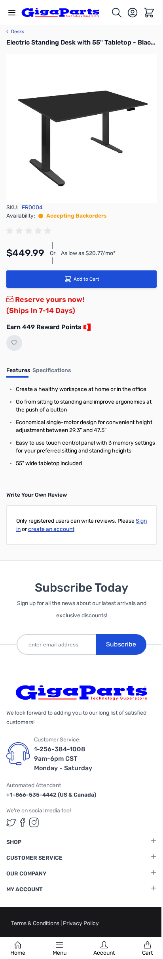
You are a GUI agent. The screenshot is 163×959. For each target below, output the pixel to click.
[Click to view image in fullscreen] (81, 128)
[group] (30, 231)
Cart (147, 953)
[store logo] (64, 12)
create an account (51, 529)
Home (17, 953)
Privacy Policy (81, 923)
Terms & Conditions (36, 923)
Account (104, 953)
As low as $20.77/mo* (88, 253)
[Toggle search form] (117, 13)
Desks (15, 31)
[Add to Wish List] (14, 343)
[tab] (18, 373)
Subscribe (121, 644)
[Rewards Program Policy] (86, 327)
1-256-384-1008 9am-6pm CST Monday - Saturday (63, 758)
